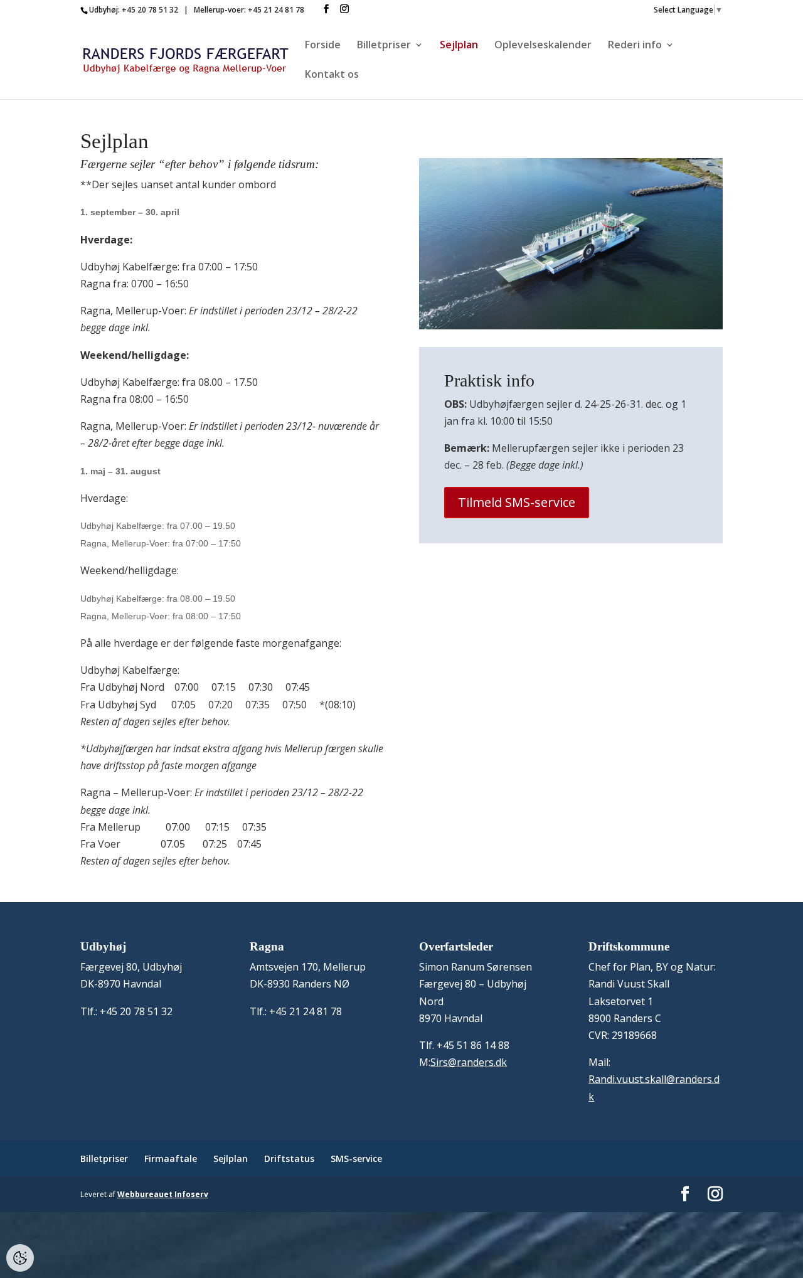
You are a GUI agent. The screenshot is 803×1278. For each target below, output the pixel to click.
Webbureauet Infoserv (162, 1194)
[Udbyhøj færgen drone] (571, 326)
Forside (323, 45)
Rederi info (635, 45)
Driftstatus (289, 1158)
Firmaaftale (170, 1158)
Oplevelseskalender (543, 45)
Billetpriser (384, 45)
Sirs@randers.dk (468, 1062)
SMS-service (356, 1158)
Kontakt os (332, 75)
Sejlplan (459, 45)
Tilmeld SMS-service (516, 502)
